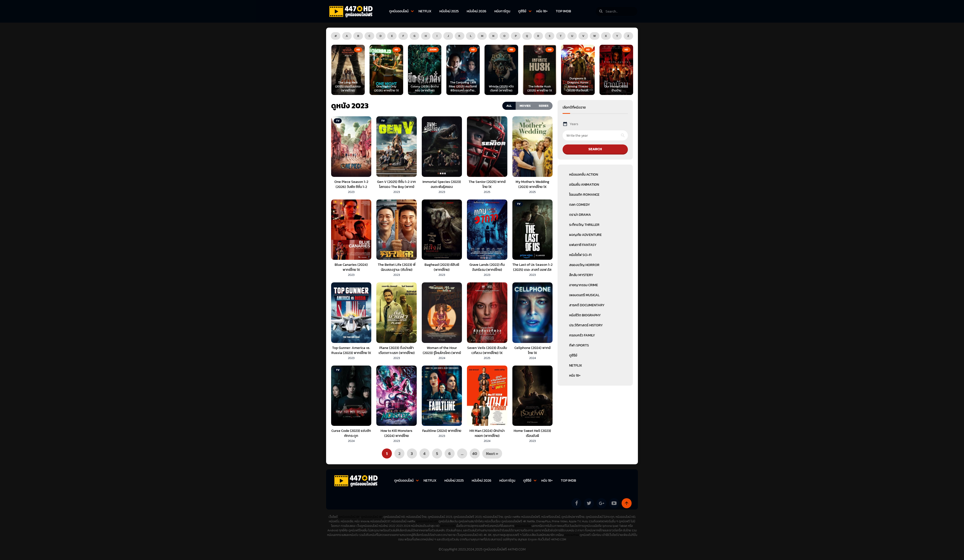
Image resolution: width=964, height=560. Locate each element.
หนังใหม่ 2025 (449, 11)
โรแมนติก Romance (584, 194)
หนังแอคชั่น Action (583, 174)
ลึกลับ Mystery (581, 275)
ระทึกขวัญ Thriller (584, 224)
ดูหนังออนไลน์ (398, 11)
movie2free (572, 535)
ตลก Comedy (579, 204)
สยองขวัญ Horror (584, 265)
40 (474, 453)
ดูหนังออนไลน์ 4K (371, 517)
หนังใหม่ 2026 (476, 11)
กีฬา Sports (579, 345)
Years (574, 124)
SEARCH (595, 149)
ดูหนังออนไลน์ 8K (349, 517)
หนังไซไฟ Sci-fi (580, 255)
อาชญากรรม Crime (583, 285)
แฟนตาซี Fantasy (582, 244)
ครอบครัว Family (582, 335)
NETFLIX (424, 11)
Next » (492, 453)
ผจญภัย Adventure (585, 234)
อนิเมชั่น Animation (584, 184)
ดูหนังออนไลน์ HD (427, 521)
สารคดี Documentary (587, 305)
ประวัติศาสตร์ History (586, 325)
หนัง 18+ (542, 11)
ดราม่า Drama (580, 214)
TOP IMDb (563, 11)
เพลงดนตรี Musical (584, 295)
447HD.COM (447, 526)
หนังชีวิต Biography (585, 315)
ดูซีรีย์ (522, 11)
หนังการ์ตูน (502, 11)
